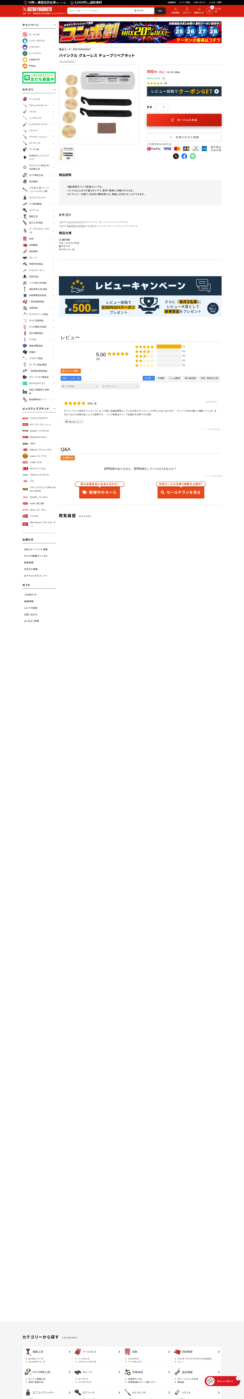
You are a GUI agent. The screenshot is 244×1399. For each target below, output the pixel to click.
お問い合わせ (199, 2)
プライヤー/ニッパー (38, 137)
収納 (31, 238)
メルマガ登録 (184, 2)
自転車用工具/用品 (38, 289)
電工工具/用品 (36, 222)
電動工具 (33, 216)
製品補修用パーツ (37, 399)
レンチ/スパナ (35, 118)
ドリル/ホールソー (37, 270)
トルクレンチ (35, 143)
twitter (176, 156)
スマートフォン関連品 (39, 377)
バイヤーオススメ (37, 40)
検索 (160, 11)
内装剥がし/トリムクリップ (39, 157)
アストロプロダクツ (39, 418)
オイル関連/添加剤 (37, 326)
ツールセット (35, 99)
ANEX (33, 443)
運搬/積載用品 (36, 345)
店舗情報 (172, 2)
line (193, 156)
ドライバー (34, 130)
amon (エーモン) (38, 509)
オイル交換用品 (36, 320)
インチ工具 (34, 149)
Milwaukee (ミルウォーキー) (43, 524)
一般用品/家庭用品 (38, 371)
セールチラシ (35, 53)
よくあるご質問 (215, 2)
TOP (61, 222)
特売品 (32, 66)
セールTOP (34, 34)
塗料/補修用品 (36, 333)
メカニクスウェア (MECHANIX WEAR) (43, 489)
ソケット (32, 111)
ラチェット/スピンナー (39, 105)
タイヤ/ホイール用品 (38, 314)
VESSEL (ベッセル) (39, 497)
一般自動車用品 (36, 301)
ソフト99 (34, 516)
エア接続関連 (35, 204)
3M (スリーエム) (37, 468)
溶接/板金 (34, 276)
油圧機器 (33, 251)
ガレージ (33, 257)
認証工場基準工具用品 (39, 391)
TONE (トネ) (36, 462)
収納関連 (33, 245)
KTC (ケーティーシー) (40, 424)
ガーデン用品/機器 (38, 364)
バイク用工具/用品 (37, 282)
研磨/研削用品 (36, 264)
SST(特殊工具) (36, 175)
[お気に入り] (199, 11)
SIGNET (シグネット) (39, 430)
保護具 (32, 352)
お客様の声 (34, 59)
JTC (32, 481)
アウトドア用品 (36, 358)
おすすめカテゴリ (37, 383)
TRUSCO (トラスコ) (39, 474)
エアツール (34, 210)
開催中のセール (100, 489)
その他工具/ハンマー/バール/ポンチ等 (39, 189)
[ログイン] (187, 11)
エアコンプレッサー (37, 197)
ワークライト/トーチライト (39, 231)
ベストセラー (35, 47)
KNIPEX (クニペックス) (40, 449)
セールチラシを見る (181, 489)
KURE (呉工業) (37, 503)
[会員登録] (175, 11)
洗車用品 (33, 308)
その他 (91, 226)
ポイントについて (163, 78)
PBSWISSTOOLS (38, 437)
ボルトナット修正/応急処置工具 (39, 167)
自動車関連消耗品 (37, 295)
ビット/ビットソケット (38, 124)
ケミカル (33, 339)
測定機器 (33, 181)
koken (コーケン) (38, 456)
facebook (184, 156)
